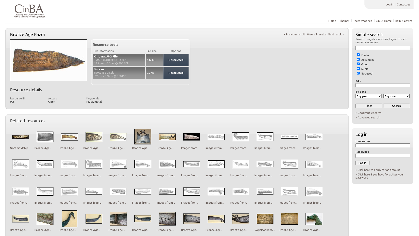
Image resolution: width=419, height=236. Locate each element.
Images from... (190, 147)
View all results (316, 34)
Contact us (403, 4)
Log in (389, 4)
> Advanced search (367, 117)
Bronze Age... (43, 147)
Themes (344, 20)
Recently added (363, 20)
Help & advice (403, 20)
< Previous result (294, 34)
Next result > (336, 34)
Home (332, 20)
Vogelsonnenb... (264, 229)
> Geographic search (368, 112)
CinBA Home (384, 20)
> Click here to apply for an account (377, 169)
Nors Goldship (19, 147)
